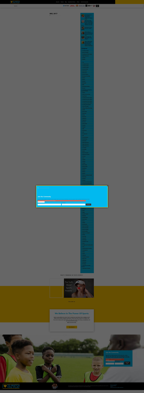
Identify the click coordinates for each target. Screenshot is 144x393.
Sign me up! (88, 204)
